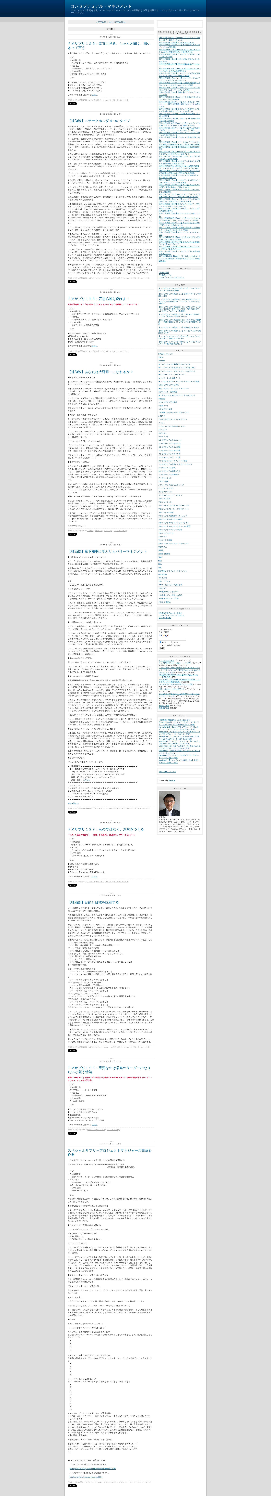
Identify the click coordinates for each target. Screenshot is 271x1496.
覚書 (160, 557)
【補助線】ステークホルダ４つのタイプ (99, 121)
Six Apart (172, 781)
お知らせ (161, 416)
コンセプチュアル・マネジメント (101, 6)
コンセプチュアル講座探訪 (168, 474)
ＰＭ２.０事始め (164, 602)
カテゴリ (180, 350)
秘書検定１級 (164, 708)
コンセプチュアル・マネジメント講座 (172, 461)
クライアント (163, 437)
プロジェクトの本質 (166, 513)
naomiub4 (163, 755)
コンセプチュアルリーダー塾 (169, 457)
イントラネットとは (166, 661)
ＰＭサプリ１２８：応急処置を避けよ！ (99, 299)
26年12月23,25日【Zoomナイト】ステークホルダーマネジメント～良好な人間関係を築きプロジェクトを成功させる (179, 258)
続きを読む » (73, 803)
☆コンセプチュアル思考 (167, 402)
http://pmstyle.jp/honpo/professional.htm (86, 1477)
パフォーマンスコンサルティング (171, 485)
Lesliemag (163, 746)
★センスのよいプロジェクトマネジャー (173, 388)
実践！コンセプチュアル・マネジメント (173, 543)
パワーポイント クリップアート (171, 689)
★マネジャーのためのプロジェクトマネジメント (177, 395)
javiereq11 (163, 741)
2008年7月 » (120, 22)
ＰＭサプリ (91, 100)
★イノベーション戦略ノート (169, 378)
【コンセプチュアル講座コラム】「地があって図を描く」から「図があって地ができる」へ (178, 315)
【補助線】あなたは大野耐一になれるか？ (100, 372)
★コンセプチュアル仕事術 (168, 385)
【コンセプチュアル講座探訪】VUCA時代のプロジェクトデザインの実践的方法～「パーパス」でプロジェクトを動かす (179, 301)
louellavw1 (163, 760)
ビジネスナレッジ (165, 492)
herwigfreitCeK (164, 727)
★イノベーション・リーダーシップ (171, 375)
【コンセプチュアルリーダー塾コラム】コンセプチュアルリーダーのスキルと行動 (179, 289)
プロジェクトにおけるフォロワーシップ (173, 506)
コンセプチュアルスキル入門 (169, 444)
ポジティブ (162, 537)
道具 (160, 568)
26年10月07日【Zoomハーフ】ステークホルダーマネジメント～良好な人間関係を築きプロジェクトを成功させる (179, 104)
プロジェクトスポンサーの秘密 (170, 519)
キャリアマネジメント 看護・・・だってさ (175, 663)
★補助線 (90, 278)
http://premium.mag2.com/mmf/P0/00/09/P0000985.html (93, 1469)
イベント (161, 423)
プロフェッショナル (166, 533)
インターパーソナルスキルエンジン (171, 426)
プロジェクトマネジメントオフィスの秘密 (174, 526)
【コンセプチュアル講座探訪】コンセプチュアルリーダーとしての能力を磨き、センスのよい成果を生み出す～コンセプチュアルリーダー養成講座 (179, 309)
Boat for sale (164, 751)
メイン (111, 22)
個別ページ (100, 100)
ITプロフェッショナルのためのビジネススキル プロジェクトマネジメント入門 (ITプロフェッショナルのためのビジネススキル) (179, 670)
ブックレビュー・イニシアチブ (170, 495)
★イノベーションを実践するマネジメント (174, 364)
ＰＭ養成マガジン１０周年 (168, 599)
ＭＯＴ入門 (162, 578)
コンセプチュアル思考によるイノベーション (175, 464)
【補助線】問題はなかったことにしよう (174, 720)
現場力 (160, 550)
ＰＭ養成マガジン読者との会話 (170, 595)
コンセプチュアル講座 (166, 468)
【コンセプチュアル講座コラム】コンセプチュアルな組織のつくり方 (179, 332)
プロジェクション (165, 502)
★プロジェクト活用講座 (167, 392)
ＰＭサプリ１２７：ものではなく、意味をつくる (106, 829)
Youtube (161, 361)
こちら (87, 780)
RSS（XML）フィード (167, 772)
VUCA (160, 357)
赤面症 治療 (164, 706)
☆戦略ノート (163, 406)
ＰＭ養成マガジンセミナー (168, 592)
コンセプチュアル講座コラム (169, 471)
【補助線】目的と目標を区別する (93, 902)
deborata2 (163, 732)
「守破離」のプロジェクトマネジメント (173, 412)
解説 (160, 561)
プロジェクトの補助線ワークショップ (172, 516)
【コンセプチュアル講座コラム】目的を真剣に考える (178, 327)
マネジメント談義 (165, 540)
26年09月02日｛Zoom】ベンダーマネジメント (177, 43)
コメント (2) (130, 808)
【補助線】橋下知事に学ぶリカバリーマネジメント (107, 551)
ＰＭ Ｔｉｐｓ (164, 581)
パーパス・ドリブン (166, 488)
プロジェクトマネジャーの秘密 (105, 278)
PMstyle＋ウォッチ (165, 354)
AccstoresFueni (165, 722)
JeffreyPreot (163, 736)
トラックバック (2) (144, 1482)
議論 (160, 564)
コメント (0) (109, 100)
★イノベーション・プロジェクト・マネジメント (177, 371)
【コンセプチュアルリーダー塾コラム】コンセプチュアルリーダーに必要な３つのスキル (179, 337)
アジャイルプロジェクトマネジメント (172, 419)
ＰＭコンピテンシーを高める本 (170, 585)
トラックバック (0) (121, 100)
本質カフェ (162, 547)
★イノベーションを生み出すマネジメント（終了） (177, 368)
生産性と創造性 (164, 554)
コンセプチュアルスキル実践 (169, 447)
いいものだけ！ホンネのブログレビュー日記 (176, 684)
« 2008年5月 (101, 22)
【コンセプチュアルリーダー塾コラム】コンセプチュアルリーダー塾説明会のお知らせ (179, 343)
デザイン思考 (163, 481)
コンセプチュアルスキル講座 (169, 450)
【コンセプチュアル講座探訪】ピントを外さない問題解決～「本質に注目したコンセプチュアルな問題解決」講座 (179, 322)
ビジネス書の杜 (165, 618)
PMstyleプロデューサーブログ (170, 613)
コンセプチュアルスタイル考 (169, 454)
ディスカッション (165, 478)
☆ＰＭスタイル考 (165, 409)
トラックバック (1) (121, 881)
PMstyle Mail (164, 273)
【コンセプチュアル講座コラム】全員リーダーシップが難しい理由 (179, 295)
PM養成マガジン (165, 275)
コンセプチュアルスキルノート (170, 440)
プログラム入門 (164, 499)
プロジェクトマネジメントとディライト (173, 523)
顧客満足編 (162, 575)
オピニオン (162, 433)
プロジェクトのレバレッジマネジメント (173, 509)
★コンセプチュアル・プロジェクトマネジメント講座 (178, 382)
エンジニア (162, 430)
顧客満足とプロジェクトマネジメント (172, 571)
